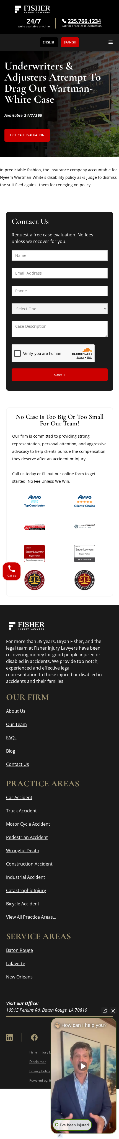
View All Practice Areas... (31, 917)
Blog (10, 751)
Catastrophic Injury (26, 890)
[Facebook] (34, 1037)
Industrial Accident (25, 877)
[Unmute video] (83, 1066)
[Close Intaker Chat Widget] (113, 1010)
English (49, 42)
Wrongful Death (22, 851)
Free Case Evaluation (27, 135)
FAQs (11, 738)
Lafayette (15, 963)
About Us (15, 711)
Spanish (70, 42)
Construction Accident (29, 864)
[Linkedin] (9, 1037)
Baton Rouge (19, 950)
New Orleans (19, 977)
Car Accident (19, 797)
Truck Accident (21, 811)
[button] (110, 42)
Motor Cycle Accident (28, 824)
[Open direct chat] (104, 1010)
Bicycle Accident (22, 904)
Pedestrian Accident (27, 837)
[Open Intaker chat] (60, 1135)
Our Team (16, 724)
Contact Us (17, 764)
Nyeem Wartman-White (21, 177)
